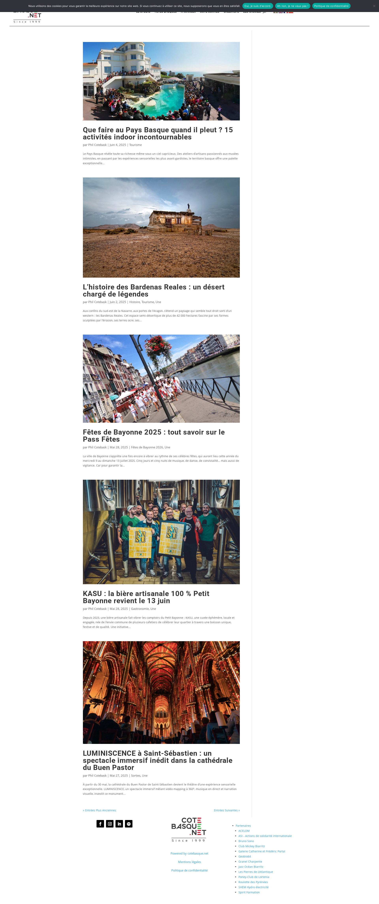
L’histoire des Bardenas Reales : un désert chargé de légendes (154, 290)
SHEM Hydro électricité (253, 887)
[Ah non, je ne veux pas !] (374, 6)
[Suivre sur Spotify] (128, 824)
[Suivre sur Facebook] (100, 824)
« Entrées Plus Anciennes (99, 810)
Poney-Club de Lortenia (253, 877)
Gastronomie (140, 609)
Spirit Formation (249, 892)
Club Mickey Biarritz (251, 846)
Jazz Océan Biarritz (250, 867)
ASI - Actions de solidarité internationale (265, 836)
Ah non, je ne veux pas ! (292, 5)
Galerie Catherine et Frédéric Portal (261, 851)
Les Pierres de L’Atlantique (255, 872)
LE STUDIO (143, 11)
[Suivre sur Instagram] (110, 824)
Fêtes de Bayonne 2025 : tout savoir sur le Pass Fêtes (154, 435)
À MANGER (188, 11)
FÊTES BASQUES (166, 11)
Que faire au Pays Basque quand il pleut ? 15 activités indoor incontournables (158, 133)
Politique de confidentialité (189, 870)
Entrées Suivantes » (227, 810)
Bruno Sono (246, 841)
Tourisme (135, 145)
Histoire (134, 302)
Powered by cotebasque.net (189, 853)
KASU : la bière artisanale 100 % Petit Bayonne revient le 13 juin (146, 597)
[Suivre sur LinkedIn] (119, 824)
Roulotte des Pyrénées (253, 882)
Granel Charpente (250, 861)
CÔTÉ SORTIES (209, 11)
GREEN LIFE (231, 11)
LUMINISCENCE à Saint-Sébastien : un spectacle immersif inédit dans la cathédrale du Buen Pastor (158, 760)
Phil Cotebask (97, 145)
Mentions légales (189, 862)
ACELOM (244, 831)
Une (158, 302)
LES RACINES (252, 11)
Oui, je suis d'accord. (257, 5)
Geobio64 (244, 856)
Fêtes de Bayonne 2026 (147, 447)
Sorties (135, 775)
